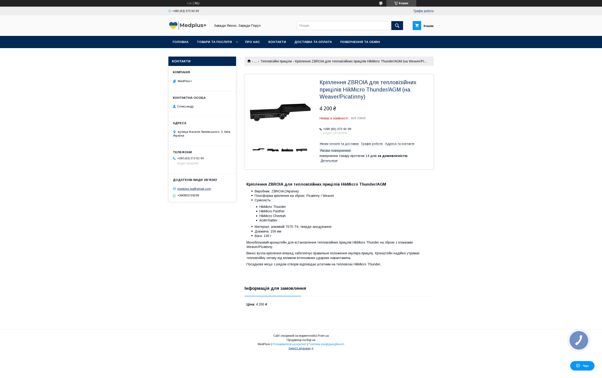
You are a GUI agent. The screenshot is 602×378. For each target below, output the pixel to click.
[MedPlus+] (188, 30)
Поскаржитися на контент (289, 344)
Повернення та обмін (360, 42)
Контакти (277, 42)
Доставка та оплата (313, 42)
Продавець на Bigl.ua (301, 340)
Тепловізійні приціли (276, 61)
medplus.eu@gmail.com (194, 189)
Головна (180, 42)
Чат (586, 366)
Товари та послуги (214, 42)
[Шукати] (397, 25)
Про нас (252, 42)
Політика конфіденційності (326, 344)
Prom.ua (323, 335)
